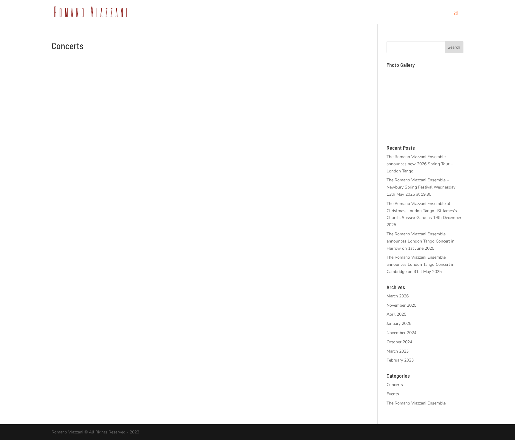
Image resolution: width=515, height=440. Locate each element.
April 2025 (396, 314)
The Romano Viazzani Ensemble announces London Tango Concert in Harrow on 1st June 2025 (420, 241)
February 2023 (400, 360)
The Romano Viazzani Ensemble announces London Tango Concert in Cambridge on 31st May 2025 (420, 264)
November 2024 (401, 333)
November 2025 (401, 305)
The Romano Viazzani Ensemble (416, 403)
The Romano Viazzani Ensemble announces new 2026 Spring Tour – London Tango (420, 164)
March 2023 (398, 351)
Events (393, 394)
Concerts (395, 384)
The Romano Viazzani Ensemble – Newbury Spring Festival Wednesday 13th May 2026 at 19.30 (421, 187)
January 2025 (399, 323)
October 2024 (399, 342)
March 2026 (398, 296)
